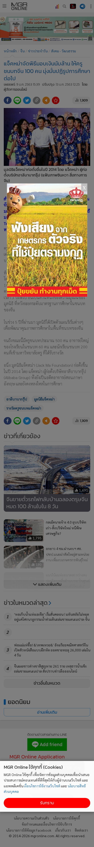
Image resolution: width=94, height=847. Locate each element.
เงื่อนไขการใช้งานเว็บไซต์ (42, 786)
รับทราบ (47, 803)
